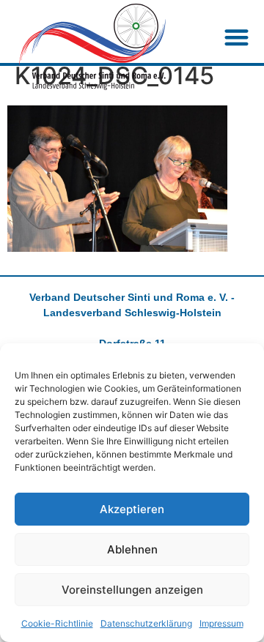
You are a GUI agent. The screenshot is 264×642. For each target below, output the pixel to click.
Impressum (221, 623)
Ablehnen (132, 549)
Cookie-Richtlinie (57, 623)
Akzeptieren (132, 509)
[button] (237, 37)
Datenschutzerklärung (146, 623)
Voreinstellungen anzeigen (132, 590)
